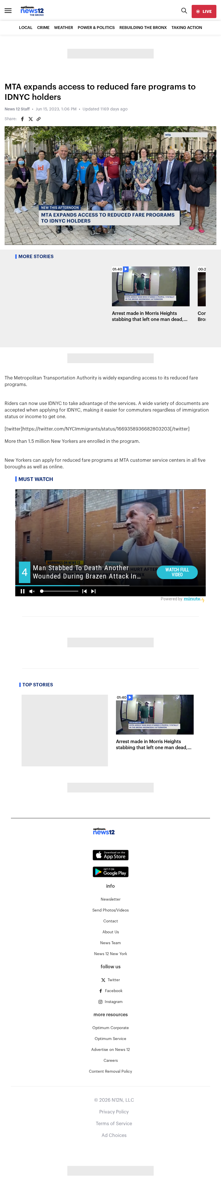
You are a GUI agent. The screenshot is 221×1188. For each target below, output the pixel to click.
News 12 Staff (17, 109)
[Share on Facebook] (22, 119)
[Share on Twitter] (30, 119)
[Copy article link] (38, 119)
